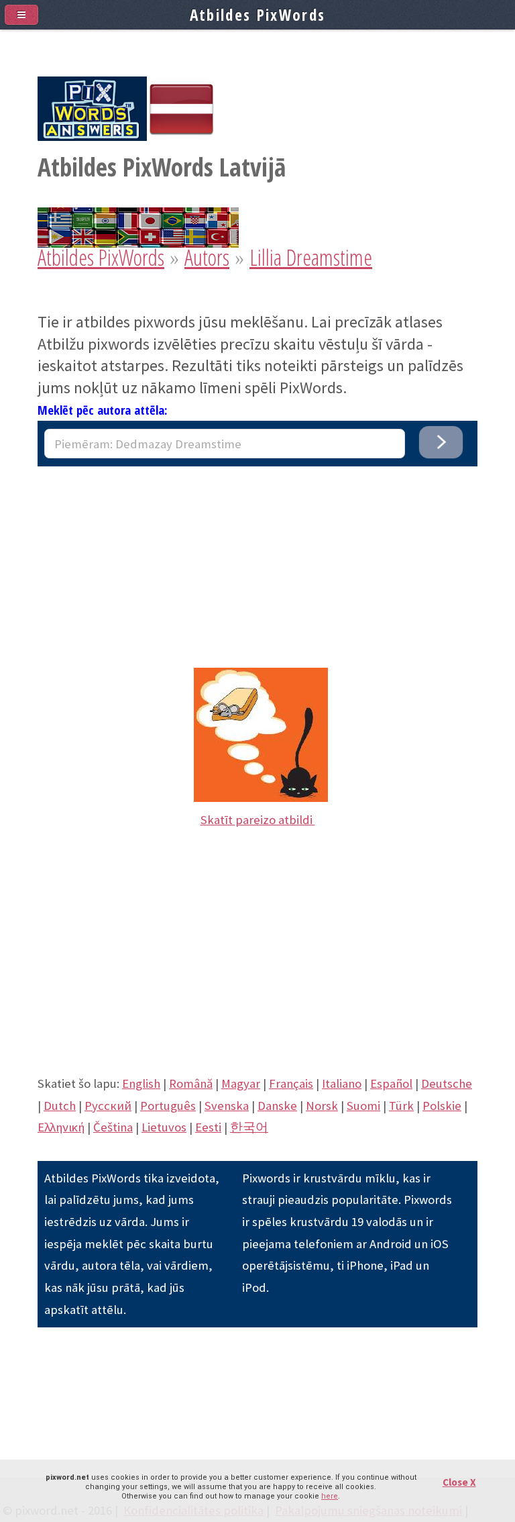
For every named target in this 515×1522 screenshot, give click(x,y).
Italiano (341, 1083)
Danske (277, 1105)
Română (191, 1083)
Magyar (240, 1083)
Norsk (322, 1105)
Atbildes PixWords (101, 257)
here (329, 1496)
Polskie (441, 1105)
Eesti (208, 1127)
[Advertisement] (257, 560)
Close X (459, 1482)
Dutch (60, 1105)
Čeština (113, 1127)
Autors (206, 257)
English (141, 1083)
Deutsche (446, 1083)
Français (291, 1083)
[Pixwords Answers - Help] (92, 136)
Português (168, 1105)
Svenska (227, 1105)
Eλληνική (61, 1127)
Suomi (363, 1105)
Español (391, 1083)
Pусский (107, 1105)
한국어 (249, 1127)
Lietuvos (163, 1127)
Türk (401, 1105)
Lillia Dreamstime (310, 257)
